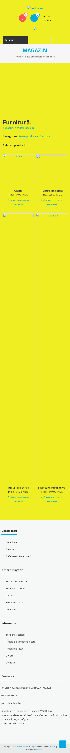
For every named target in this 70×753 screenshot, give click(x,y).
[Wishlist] (22, 18)
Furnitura (44, 136)
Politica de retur (14, 602)
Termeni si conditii (15, 588)
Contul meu (12, 542)
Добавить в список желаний (19, 127)
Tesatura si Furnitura (17, 581)
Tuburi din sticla (52, 190)
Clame (18, 190)
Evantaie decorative (51, 487)
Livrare (9, 595)
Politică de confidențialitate (20, 641)
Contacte (11, 609)
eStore (52, 746)
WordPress (39, 749)
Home (18, 56)
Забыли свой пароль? (18, 556)
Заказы (10, 549)
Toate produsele (32, 56)
